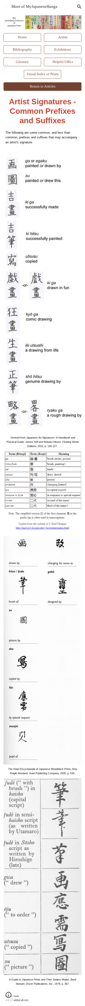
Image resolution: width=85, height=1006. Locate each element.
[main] (42, 111)
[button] (5, 6)
